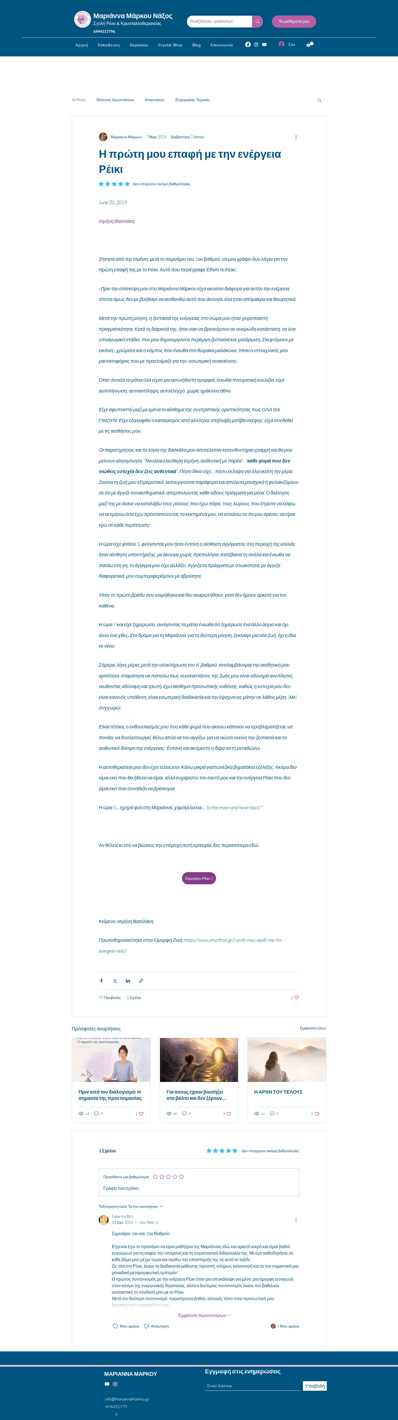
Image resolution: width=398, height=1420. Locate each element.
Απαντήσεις (155, 99)
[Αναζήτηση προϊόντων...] (257, 21)
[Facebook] (248, 44)
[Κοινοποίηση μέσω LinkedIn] (128, 980)
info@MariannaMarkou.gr (127, 1399)
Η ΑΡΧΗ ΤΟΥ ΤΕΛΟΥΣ (278, 1092)
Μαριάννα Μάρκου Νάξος (132, 15)
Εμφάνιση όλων (313, 1028)
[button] (109, 45)
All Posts (79, 99)
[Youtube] (107, 1384)
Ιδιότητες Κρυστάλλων (115, 99)
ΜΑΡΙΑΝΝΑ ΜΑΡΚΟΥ (130, 1373)
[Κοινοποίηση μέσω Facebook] (101, 980)
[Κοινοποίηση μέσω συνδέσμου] (141, 980)
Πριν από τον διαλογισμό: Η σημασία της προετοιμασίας (110, 1095)
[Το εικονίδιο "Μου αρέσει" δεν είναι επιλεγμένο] (115, 1326)
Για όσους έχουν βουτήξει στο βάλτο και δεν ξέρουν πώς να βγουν (195, 1095)
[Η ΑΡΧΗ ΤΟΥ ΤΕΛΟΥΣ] (287, 1060)
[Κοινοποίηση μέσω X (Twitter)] (114, 980)
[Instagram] (256, 44)
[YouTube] (264, 44)
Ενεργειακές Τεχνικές (192, 99)
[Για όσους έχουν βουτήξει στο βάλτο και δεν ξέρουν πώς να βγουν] (199, 1060)
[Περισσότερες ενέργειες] (296, 137)
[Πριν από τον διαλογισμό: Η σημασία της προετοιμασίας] (111, 1060)
